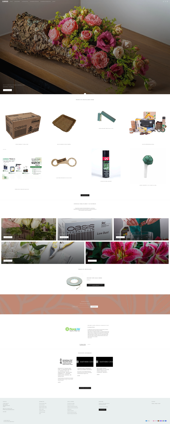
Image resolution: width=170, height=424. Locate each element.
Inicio (11, 1)
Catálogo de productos (70, 410)
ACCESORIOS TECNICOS (34, 1)
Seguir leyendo (90, 337)
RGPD (40, 413)
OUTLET (54, 1)
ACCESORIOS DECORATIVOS (46, 1)
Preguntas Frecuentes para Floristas (72, 406)
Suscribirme (94, 306)
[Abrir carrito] (167, 1)
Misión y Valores (41, 409)
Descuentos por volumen (70, 404)
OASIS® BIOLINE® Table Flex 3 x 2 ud (106, 128)
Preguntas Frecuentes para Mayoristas (72, 407)
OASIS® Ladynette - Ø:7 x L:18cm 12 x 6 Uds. (148, 185)
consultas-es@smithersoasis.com (9, 409)
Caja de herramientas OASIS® (148, 144)
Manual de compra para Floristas (71, 412)
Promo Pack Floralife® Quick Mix (22, 189)
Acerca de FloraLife (41, 404)
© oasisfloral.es (7, 420)
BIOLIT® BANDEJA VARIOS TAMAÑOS (64, 144)
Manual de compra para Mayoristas (72, 413)
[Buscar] (165, 1)
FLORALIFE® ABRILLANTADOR (106, 181)
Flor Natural (17, 1)
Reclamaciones (69, 409)
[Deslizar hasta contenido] (85, 94)
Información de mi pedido (70, 403)
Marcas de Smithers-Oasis (42, 406)
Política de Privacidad (42, 412)
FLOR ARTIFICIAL (25, 1)
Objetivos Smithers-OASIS (43, 407)
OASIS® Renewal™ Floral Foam (22, 144)
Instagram (156, 403)
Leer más (59, 382)
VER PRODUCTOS (85, 195)
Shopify (8, 421)
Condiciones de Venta (42, 410)
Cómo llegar (4, 411)
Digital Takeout (12, 421)
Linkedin (159, 403)
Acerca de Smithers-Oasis (42, 403)
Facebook (153, 403)
